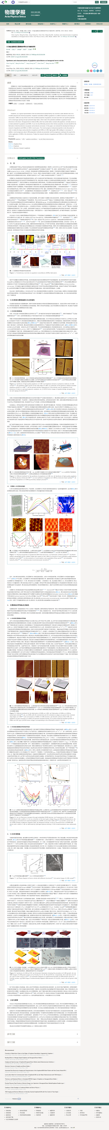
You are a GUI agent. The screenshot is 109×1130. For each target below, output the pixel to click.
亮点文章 (17, 24)
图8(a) (55, 915)
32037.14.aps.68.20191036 (19, 57)
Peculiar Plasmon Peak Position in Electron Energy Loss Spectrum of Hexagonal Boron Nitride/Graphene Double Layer (34, 1083)
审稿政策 (38, 1110)
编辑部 (98, 1115)
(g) (71, 919)
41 (21, 221)
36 (18, 219)
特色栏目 (40, 24)
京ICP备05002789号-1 (59, 1124)
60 (21, 633)
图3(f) (23, 435)
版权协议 (8, 1115)
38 (31, 219)
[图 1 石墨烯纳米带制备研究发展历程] (42, 252)
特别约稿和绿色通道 (25, 1115)
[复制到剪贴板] (29, 32)
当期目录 (68, 1110)
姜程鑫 (19, 49)
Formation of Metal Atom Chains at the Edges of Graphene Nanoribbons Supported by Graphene (28, 1053)
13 (68, 184)
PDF (42, 75)
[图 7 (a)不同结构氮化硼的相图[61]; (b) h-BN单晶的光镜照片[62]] (42, 864)
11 (18, 182)
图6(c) (12, 741)
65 (57, 898)
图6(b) (24, 737)
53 (60, 315)
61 (33, 839)
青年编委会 (99, 1112)
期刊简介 (77, 24)
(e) (15, 432)
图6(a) (67, 729)
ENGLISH (99, 24)
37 (19, 219)
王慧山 (13, 49)
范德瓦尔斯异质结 (38, 103)
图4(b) (14, 578)
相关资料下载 (9, 1117)
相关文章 (34, 75)
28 (17, 199)
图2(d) (73, 325)
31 (58, 217)
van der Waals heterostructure (46, 139)
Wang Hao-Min (50, 63)
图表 (15, 75)
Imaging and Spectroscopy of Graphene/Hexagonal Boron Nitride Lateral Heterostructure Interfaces (29, 1062)
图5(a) (73, 623)
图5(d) (67, 641)
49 (50, 283)
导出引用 (48, 75)
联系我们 (88, 24)
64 (56, 898)
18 (49, 190)
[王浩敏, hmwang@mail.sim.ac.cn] (33, 48)
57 (67, 552)
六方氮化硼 (21, 103)
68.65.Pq (11, 144)
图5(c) (37, 633)
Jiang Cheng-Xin (30, 63)
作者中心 (53, 24)
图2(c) (68, 325)
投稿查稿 (8, 1112)
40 (74, 219)
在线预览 (64, 75)
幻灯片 (73, 275)
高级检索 (103, 2)
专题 (81, 1110)
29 (27, 199)
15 (70, 186)
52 (15, 315)
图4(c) (58, 592)
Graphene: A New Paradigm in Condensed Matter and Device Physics (22, 1087)
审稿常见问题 (39, 1112)
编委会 (98, 1110)
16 (23, 190)
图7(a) (15, 839)
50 (36, 313)
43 (24, 221)
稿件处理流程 (23, 1110)
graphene (18, 139)
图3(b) (45, 428)
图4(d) (70, 594)
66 (44, 900)
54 (62, 315)
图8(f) (67, 919)
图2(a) (30, 323)
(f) (53, 409)
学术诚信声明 (83, 1115)
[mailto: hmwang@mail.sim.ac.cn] (57, 62)
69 (64, 906)
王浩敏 (30, 49)
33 (60, 217)
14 (69, 184)
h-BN (23, 139)
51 (60, 313)
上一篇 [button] (94, 31)
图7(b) (49, 891)
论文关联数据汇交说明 (12, 1119)
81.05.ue (11, 146)
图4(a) (73, 488)
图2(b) (34, 323)
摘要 (8, 75)
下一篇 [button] (100, 31)
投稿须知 (8, 1110)
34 (70, 217)
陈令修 (8, 49)
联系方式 (98, 1117)
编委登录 (52, 1110)
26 (15, 199)
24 (74, 190)
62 (44, 875)
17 (47, 190)
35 (71, 217)
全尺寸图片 (68, 275)
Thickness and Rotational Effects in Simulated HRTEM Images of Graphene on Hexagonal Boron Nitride (30, 1079)
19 (59, 190)
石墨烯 (15, 103)
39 (73, 219)
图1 (54, 215)
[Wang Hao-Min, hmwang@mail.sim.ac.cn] (56, 62)
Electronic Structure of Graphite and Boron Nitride (17, 1066)
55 (44, 381)
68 (16, 904)
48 (53, 227)
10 (62, 174)
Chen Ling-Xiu (10, 63)
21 (61, 190)
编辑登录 (52, 1115)
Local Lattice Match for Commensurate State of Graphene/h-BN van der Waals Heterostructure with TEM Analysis (33, 1074)
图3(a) (40, 428)
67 (55, 900)
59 (68, 622)
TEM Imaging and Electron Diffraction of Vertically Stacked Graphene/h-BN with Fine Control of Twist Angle (31, 1091)
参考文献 (24, 75)
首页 (7, 24)
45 (39, 283)
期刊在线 (28, 24)
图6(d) (27, 750)
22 (72, 190)
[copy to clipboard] (76, 36)
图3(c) (11, 432)
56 (54, 552)
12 (64, 182)
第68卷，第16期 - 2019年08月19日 (92, 84)
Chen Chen (41, 63)
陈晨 (24, 49)
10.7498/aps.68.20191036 (21, 32)
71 (21, 923)
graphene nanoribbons (31, 139)
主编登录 (52, 1112)
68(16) (18, 54)
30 (48, 199)
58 (48, 595)
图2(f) (24, 417)
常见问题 (22, 1112)
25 (73, 197)
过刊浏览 (68, 1112)
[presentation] (43, 570)
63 (31, 886)
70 (72, 908)
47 (37, 221)
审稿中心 (65, 24)
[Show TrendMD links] (78, 1098)
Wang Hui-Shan (20, 63)
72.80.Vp (11, 148)
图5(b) (32, 633)
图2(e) (49, 409)
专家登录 (38, 1115)
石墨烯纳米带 (29, 103)
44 (35, 221)
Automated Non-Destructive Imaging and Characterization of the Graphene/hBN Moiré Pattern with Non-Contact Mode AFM (35, 1070)
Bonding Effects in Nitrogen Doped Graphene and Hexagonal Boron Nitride (23, 1057)
